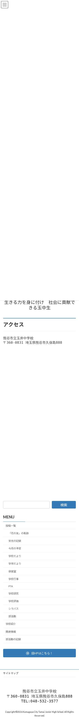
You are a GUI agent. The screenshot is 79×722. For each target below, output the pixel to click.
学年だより (14, 563)
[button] (39, 653)
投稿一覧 (11, 525)
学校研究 (13, 593)
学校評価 (13, 601)
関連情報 (11, 631)
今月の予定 (14, 548)
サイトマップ (10, 673)
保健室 (12, 571)
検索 (63, 505)
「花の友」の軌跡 (18, 533)
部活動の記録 (13, 639)
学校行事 (13, 579)
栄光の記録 (14, 540)
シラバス (13, 608)
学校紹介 (11, 623)
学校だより (14, 556)
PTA (10, 586)
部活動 (12, 616)
